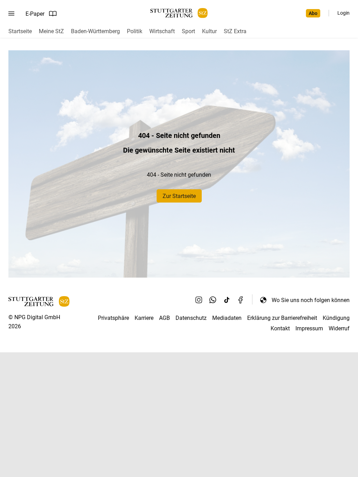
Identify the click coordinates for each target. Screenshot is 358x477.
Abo (313, 13)
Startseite (20, 31)
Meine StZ (51, 31)
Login (343, 13)
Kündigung (336, 318)
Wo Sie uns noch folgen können (311, 300)
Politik (134, 31)
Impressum (309, 328)
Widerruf (339, 328)
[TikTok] (226, 300)
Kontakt (280, 328)
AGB (164, 318)
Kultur (209, 31)
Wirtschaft (162, 31)
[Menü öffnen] (11, 14)
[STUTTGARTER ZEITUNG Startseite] (179, 13)
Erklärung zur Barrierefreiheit (282, 318)
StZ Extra (235, 31)
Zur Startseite (179, 196)
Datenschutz (191, 318)
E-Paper (35, 13)
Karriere (144, 318)
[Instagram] (199, 300)
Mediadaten (227, 318)
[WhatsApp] (213, 300)
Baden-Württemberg (95, 31)
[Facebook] (240, 300)
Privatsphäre (113, 318)
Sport (188, 31)
